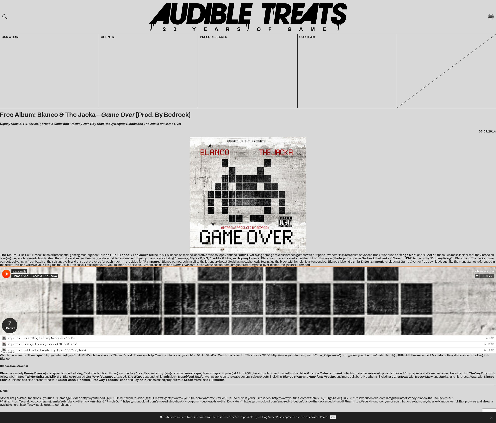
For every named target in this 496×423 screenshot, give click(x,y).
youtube (48, 398)
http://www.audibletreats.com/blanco (45, 404)
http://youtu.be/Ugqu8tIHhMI (65, 355)
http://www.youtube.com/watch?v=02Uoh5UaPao (183, 355)
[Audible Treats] (248, 17)
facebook (34, 398)
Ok (333, 417)
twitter (21, 398)
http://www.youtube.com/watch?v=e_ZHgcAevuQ (306, 355)
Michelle (437, 355)
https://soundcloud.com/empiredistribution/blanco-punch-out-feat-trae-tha (174, 401)
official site (7, 398)
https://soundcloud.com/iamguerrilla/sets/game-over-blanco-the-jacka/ (246, 265)
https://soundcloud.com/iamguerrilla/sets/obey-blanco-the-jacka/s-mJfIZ (403, 398)
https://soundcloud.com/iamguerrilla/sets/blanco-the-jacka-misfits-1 (58, 401)
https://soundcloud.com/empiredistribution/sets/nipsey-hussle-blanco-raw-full (405, 401)
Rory (450, 355)
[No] (491, 418)
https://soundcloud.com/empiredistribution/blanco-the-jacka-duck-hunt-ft (294, 401)
